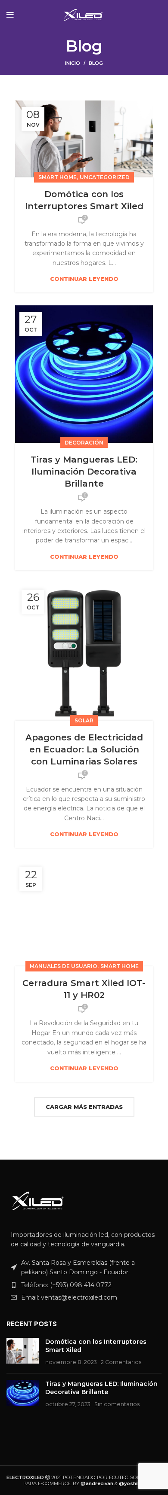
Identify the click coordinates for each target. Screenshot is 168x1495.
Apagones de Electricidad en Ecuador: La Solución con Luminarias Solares (84, 749)
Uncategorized (105, 177)
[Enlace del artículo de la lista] (84, 1285)
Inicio (72, 63)
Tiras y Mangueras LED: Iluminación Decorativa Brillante (84, 471)
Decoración (84, 442)
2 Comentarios (121, 1362)
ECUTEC (118, 1477)
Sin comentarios (117, 1404)
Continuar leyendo (84, 279)
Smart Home (57, 177)
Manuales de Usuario (63, 966)
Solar (84, 720)
